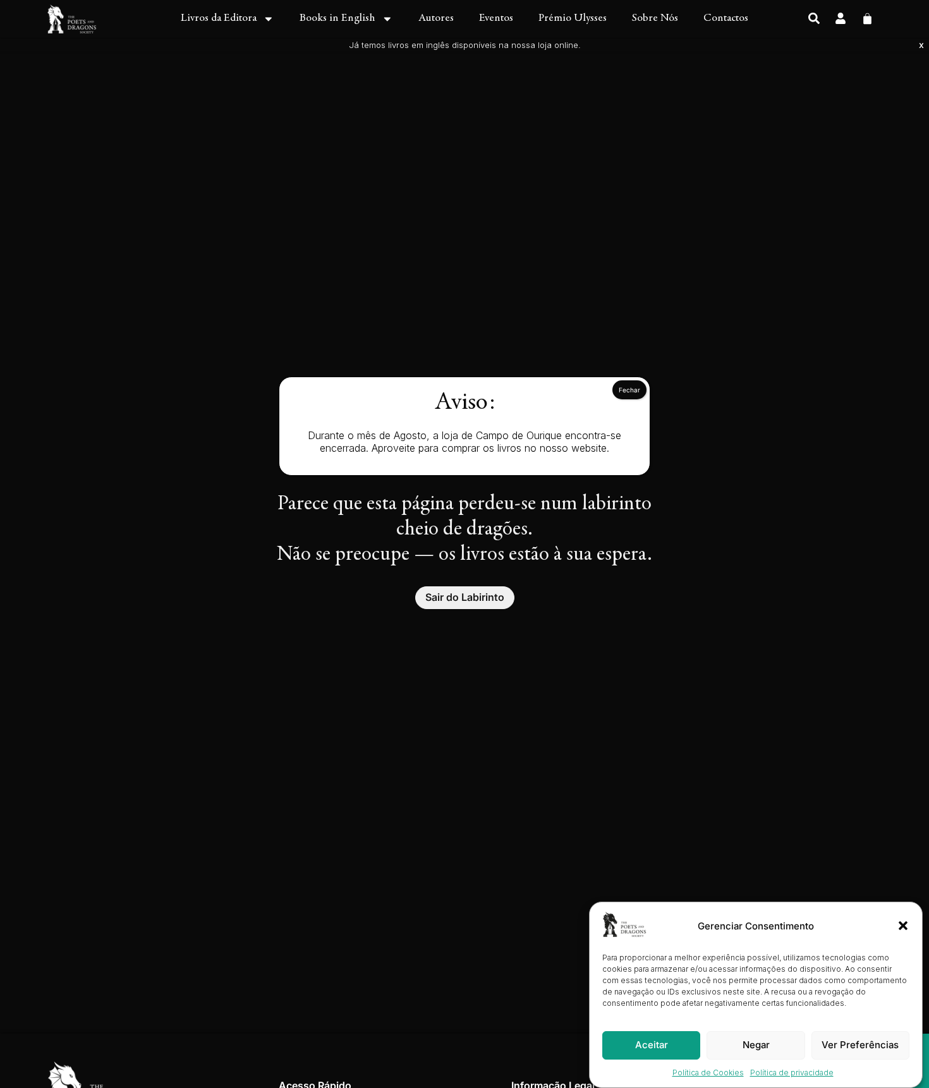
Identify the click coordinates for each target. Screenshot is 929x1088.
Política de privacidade (792, 1072)
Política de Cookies (708, 1072)
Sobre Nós (655, 18)
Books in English (337, 18)
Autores (436, 18)
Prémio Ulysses (572, 18)
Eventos (496, 18)
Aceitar (651, 1045)
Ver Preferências (860, 1045)
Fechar (629, 390)
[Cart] (867, 17)
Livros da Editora (219, 18)
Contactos (725, 18)
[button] (903, 925)
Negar (756, 1045)
